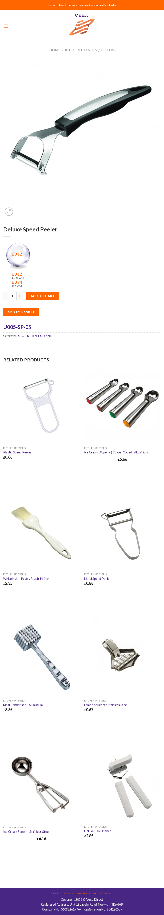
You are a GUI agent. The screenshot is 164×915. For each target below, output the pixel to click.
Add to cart (43, 296)
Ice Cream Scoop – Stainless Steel (26, 831)
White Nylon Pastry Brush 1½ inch (26, 578)
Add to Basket (21, 312)
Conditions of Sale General (70, 893)
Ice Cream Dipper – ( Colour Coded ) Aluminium (116, 452)
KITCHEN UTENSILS (81, 50)
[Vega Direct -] (82, 26)
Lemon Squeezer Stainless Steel (105, 705)
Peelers (108, 50)
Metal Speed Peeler (97, 578)
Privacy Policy (104, 893)
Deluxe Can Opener (97, 831)
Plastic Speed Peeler (17, 452)
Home (54, 50)
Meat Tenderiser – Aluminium (23, 705)
